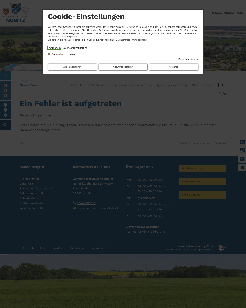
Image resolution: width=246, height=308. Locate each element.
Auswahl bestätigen (123, 67)
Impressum (54, 47)
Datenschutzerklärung (75, 47)
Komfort (71, 54)
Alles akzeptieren (72, 67)
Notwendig (57, 54)
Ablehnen (173, 67)
